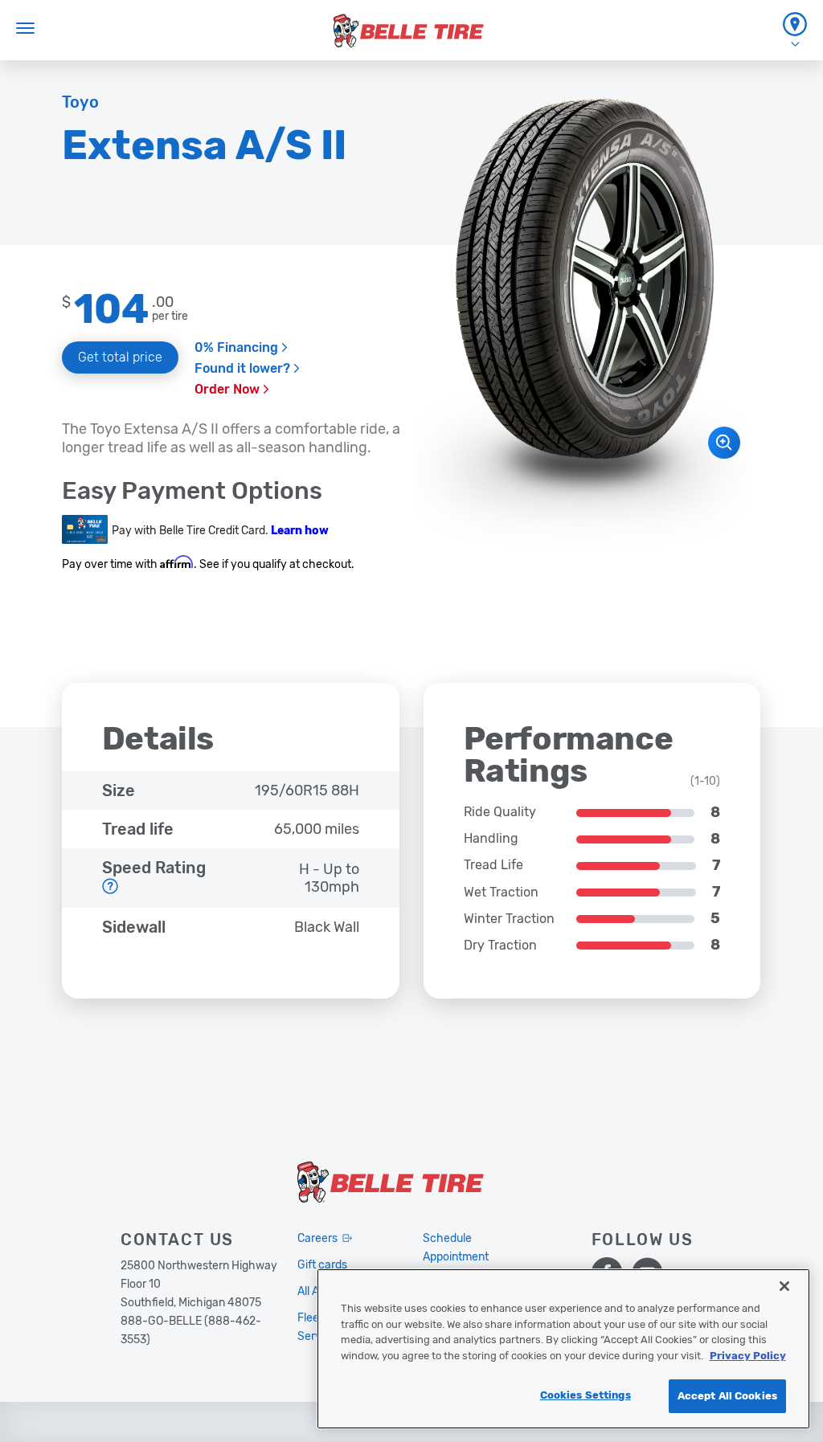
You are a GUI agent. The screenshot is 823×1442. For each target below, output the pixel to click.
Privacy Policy (748, 1356)
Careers (317, 1238)
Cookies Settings (585, 1395)
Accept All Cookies (727, 1396)
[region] (563, 1348)
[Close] (784, 1286)
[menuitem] (795, 30)
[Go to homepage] (409, 30)
